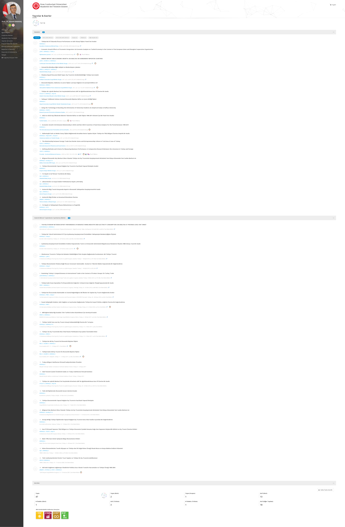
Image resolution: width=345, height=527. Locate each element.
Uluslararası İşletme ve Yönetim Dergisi (49, 138)
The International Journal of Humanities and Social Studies (54, 130)
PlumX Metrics (85, 54)
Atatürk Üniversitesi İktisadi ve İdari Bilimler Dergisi (52, 96)
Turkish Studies (43, 121)
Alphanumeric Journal (45, 54)
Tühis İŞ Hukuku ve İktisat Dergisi (48, 202)
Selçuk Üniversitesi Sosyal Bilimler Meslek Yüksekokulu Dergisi (55, 104)
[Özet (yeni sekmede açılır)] (78, 154)
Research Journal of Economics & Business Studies (52, 112)
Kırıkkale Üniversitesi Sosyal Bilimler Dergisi (50, 79)
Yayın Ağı (42, 23)
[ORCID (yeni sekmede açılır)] (9, 25)
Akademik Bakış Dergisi (45, 72)
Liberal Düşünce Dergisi (46, 194)
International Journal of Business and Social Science (52, 146)
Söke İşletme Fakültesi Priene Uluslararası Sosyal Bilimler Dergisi (56, 87)
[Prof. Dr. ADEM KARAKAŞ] (11, 11)
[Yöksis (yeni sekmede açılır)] (13, 25)
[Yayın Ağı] (104, 495)
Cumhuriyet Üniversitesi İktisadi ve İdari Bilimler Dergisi (53, 63)
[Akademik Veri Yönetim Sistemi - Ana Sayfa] (36, 6)
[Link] (81, 46)
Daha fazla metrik (326, 490)
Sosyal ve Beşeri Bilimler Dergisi (48, 170)
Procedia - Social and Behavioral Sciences (50, 154)
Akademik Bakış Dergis (45, 178)
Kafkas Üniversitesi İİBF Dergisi (47, 163)
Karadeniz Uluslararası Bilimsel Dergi (49, 46)
